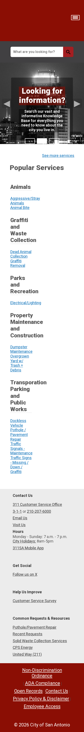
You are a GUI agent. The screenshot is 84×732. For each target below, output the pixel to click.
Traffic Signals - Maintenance (21, 448)
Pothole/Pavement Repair (34, 627)
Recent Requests (27, 634)
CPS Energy (23, 647)
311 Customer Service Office (37, 504)
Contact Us (56, 691)
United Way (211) (27, 654)
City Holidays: (24, 541)
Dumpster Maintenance (21, 349)
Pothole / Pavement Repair (19, 434)
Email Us (20, 518)
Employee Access (42, 706)
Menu (75, 17)
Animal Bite (20, 207)
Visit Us (19, 525)
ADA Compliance (42, 683)
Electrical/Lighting (25, 303)
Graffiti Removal (17, 263)
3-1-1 (17, 511)
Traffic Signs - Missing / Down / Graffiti (21, 464)
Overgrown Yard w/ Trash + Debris (19, 363)
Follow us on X (25, 574)
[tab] (30, 141)
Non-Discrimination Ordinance (42, 672)
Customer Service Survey (34, 600)
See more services (58, 155)
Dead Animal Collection (20, 254)
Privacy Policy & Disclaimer (41, 698)
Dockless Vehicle (18, 423)
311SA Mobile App (28, 548)
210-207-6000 (39, 511)
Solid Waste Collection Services (40, 641)
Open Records (28, 691)
